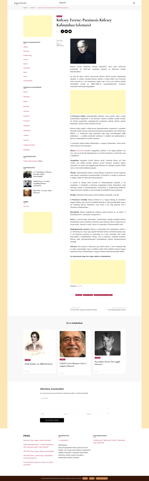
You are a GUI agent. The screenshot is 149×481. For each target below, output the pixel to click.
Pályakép (26, 97)
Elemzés (59, 16)
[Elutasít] (147, 478)
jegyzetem (20, 3)
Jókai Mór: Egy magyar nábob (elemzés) (37, 440)
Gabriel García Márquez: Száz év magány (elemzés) (73, 364)
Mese (25, 76)
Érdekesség (27, 55)
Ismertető (26, 68)
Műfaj (25, 102)
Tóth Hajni (59, 41)
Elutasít (92, 478)
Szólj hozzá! (62, 46)
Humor (25, 60)
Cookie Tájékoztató (118, 440)
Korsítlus (26, 106)
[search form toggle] (134, 3)
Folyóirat (26, 121)
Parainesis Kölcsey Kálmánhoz (103, 295)
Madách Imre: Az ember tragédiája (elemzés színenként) (41, 183)
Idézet (25, 64)
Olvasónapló (27, 81)
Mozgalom (27, 130)
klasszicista (80, 151)
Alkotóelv (26, 126)
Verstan (26, 140)
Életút (25, 92)
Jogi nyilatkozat (98, 443)
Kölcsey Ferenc (88, 295)
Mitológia (26, 150)
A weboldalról (63, 440)
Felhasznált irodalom (30, 161)
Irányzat (26, 111)
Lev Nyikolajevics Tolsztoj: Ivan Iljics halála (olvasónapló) (42, 174)
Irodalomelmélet (29, 145)
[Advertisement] (98, 102)
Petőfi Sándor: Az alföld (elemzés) (38, 364)
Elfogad (85, 478)
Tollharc (26, 135)
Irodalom (62, 3)
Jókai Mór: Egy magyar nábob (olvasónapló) (38, 451)
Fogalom (26, 116)
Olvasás (26, 206)
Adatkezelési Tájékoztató (102, 440)
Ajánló (25, 47)
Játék (25, 72)
